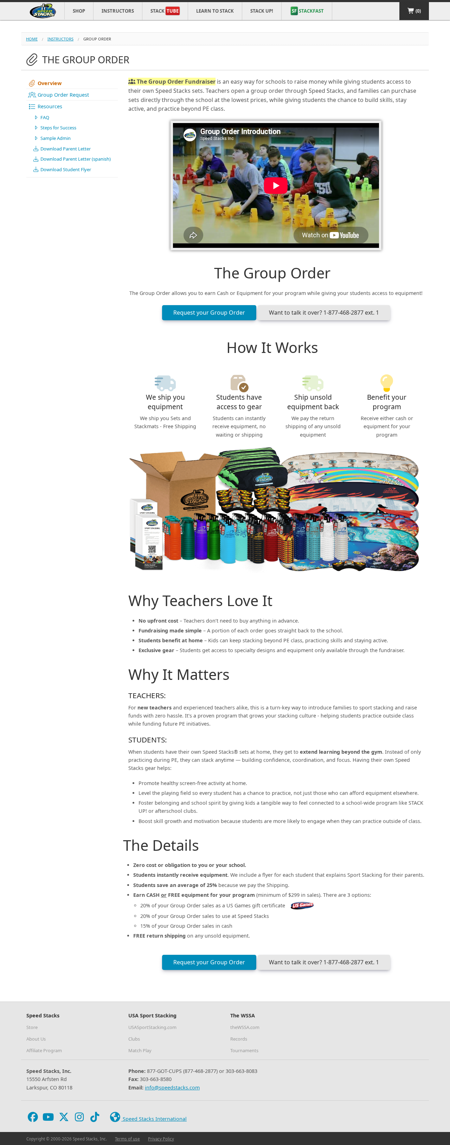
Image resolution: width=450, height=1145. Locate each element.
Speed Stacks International (154, 1118)
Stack (164, 11)
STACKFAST (308, 11)
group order (97, 38)
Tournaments (244, 1050)
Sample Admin (55, 138)
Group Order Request (62, 94)
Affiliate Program (44, 1050)
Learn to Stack (215, 11)
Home (32, 38)
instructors (60, 38)
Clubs (134, 1039)
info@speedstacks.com (172, 1087)
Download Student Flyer (65, 169)
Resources (49, 106)
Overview (49, 83)
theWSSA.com (244, 1027)
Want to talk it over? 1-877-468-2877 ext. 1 (324, 312)
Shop (79, 11)
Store (32, 1027)
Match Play (140, 1050)
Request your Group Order (209, 312)
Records (238, 1039)
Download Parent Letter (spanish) (75, 159)
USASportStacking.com (152, 1027)
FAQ (44, 117)
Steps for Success (57, 127)
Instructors (118, 11)
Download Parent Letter (65, 149)
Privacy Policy (161, 1138)
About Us (36, 1039)
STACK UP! (261, 11)
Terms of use (127, 1138)
